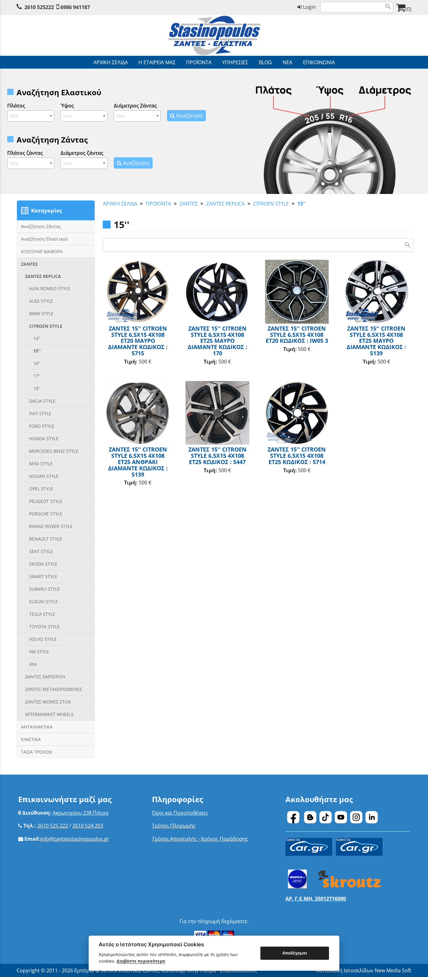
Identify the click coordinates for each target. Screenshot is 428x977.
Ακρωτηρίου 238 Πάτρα (80, 812)
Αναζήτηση (189, 115)
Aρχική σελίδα (120, 203)
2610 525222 (39, 7)
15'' (301, 203)
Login (309, 6)
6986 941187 (75, 7)
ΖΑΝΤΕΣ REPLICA (225, 203)
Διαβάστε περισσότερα (141, 961)
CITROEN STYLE (271, 203)
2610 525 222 (52, 825)
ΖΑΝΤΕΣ (189, 203)
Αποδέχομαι (294, 952)
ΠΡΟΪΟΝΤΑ (158, 203)
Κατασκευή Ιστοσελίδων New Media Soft (363, 970)
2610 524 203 (87, 825)
